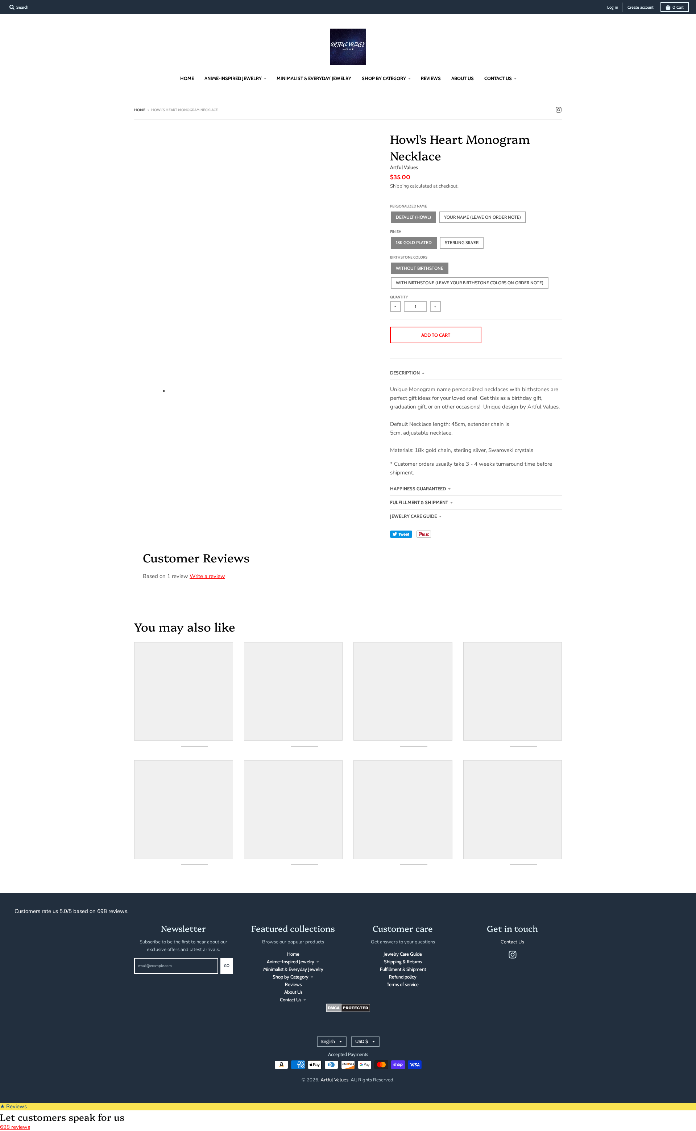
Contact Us (290, 999)
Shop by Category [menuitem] (384, 78)
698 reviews (15, 1127)
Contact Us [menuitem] (498, 78)
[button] (523, 335)
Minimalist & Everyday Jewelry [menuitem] (314, 78)
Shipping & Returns (403, 961)
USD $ (361, 1041)
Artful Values (404, 167)
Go (226, 965)
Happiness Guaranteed (418, 488)
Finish (396, 231)
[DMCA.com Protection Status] (348, 1010)
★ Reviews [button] (13, 1106)
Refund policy (403, 977)
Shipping (399, 186)
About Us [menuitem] (462, 78)
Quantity (399, 297)
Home (139, 110)
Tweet (401, 534)
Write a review (207, 576)
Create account (640, 7)
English (328, 1041)
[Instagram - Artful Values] (558, 109)
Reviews (293, 984)
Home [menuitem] (187, 78)
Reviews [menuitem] (431, 78)
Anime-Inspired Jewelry (290, 961)
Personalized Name (408, 206)
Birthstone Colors (408, 257)
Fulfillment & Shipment (419, 502)
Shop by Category (290, 977)
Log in (612, 7)
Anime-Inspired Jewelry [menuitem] (233, 78)
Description (405, 373)
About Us (293, 992)
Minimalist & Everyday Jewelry (293, 969)
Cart (678, 7)
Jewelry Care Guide (413, 516)
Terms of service (403, 984)
